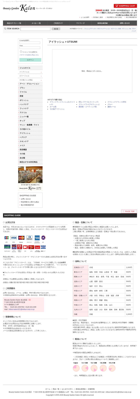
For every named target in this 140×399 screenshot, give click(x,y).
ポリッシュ (24, 100)
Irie (130, 28)
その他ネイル (25, 129)
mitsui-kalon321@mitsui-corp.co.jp (21, 309)
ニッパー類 (24, 117)
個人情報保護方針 (131, 17)
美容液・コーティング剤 (88, 107)
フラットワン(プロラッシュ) (89, 104)
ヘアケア (23, 137)
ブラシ (22, 88)
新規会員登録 (81, 389)
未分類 (22, 158)
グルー (110, 104)
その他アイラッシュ (57, 109)
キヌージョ (114, 28)
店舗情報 (91, 389)
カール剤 (53, 107)
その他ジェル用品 (26, 80)
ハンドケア (24, 104)
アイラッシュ (25, 133)
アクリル (23, 113)
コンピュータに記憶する (29, 52)
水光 (119, 28)
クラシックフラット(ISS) (117, 102)
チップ (22, 121)
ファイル (23, 92)
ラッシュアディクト (90, 28)
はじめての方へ (67, 389)
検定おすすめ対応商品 (28, 162)
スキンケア (24, 141)
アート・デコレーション (29, 84)
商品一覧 (56, 389)
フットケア (24, 108)
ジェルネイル (25, 68)
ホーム (47, 389)
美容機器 (23, 150)
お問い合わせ (26, 199)
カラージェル (24, 76)
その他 (22, 154)
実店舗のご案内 (98, 17)
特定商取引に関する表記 (114, 17)
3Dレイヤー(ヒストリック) (88, 102)
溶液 (21, 96)
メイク (22, 145)
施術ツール (112, 107)
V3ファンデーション (103, 28)
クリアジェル (24, 72)
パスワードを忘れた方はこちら (29, 55)
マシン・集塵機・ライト (29, 125)
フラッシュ (125, 28)
